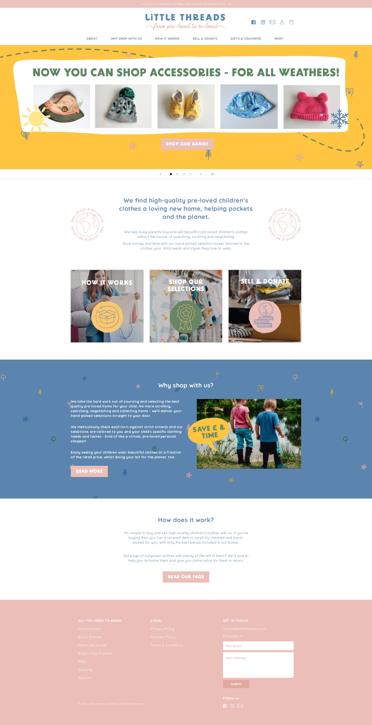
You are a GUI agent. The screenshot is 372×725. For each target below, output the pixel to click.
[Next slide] (201, 174)
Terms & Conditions (167, 645)
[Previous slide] (160, 174)
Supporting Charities (95, 653)
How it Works (89, 629)
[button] (291, 22)
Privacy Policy (162, 629)
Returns (84, 678)
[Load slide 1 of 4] (171, 174)
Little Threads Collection (102, 703)
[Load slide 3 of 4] (184, 174)
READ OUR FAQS (186, 577)
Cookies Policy (163, 637)
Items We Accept (92, 645)
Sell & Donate (90, 637)
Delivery (85, 669)
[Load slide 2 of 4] (177, 174)
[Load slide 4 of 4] (190, 174)
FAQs (82, 661)
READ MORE (89, 471)
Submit (236, 684)
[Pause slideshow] (211, 174)
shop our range (187, 144)
